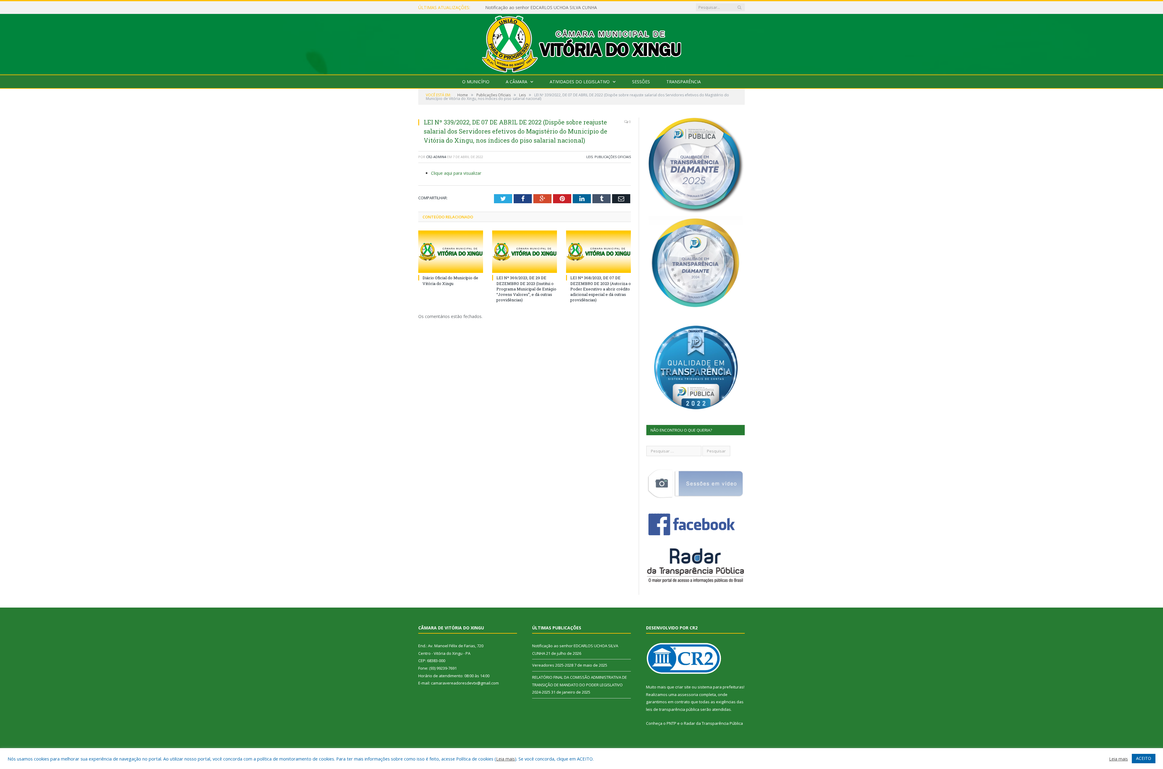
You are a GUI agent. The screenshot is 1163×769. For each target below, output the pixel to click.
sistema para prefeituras (720, 687)
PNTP (671, 723)
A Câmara (516, 82)
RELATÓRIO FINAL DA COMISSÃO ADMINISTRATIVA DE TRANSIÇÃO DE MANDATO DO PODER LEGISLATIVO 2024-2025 (579, 685)
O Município (475, 82)
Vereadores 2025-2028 (507, 7)
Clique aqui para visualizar (456, 173)
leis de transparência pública (672, 709)
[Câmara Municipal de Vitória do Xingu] (581, 43)
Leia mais (505, 758)
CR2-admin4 (436, 156)
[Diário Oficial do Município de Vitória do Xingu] (450, 251)
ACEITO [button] (1143, 758)
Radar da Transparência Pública (713, 723)
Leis (589, 156)
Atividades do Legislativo (580, 82)
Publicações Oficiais (613, 156)
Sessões (641, 82)
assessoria (688, 694)
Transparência (683, 82)
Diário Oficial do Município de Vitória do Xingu (450, 280)
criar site (683, 687)
